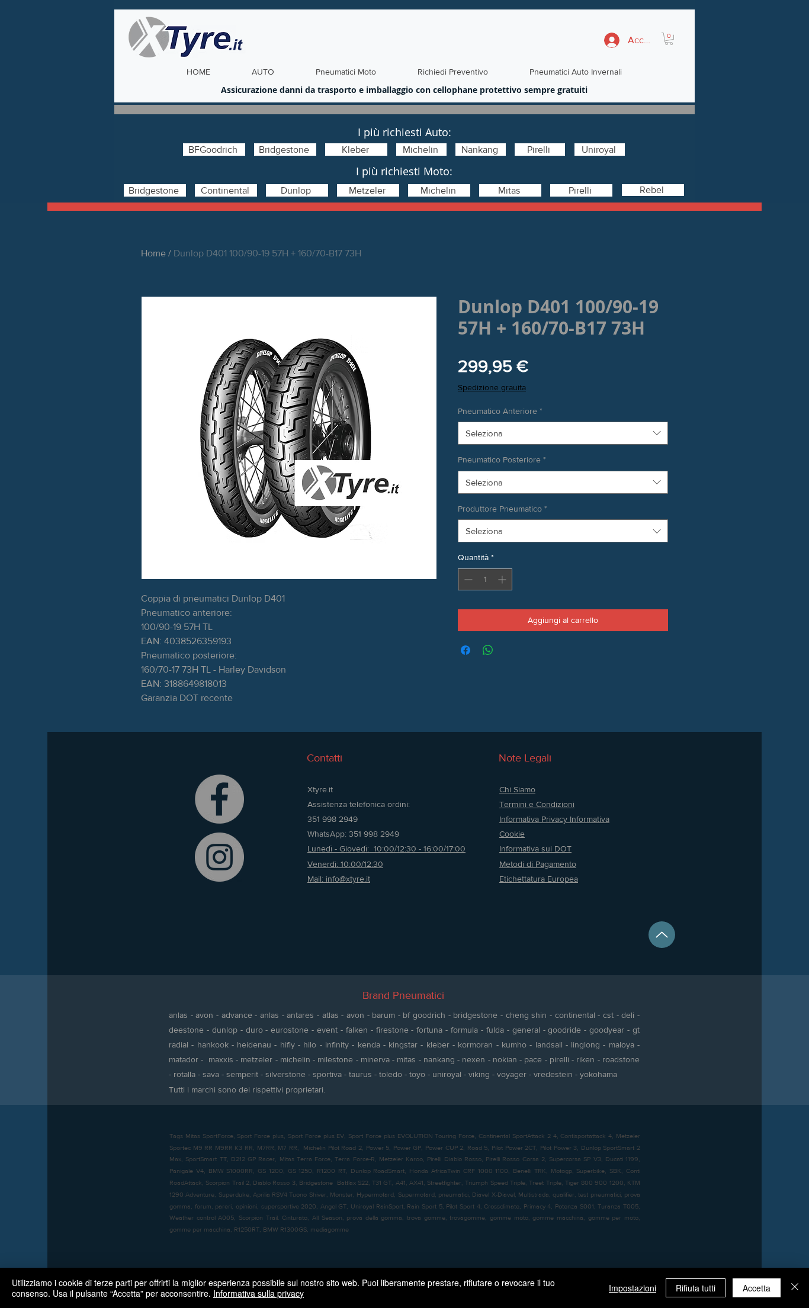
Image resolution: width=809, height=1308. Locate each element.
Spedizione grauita (492, 387)
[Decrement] (467, 579)
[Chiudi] (795, 1288)
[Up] (662, 934)
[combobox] (563, 433)
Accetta (757, 1288)
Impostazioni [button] (632, 1288)
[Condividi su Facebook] (465, 650)
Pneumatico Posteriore (502, 459)
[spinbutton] (485, 579)
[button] (669, 39)
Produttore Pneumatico (502, 508)
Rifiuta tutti (695, 1288)
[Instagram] (219, 857)
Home (153, 253)
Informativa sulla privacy (258, 1293)
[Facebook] (219, 799)
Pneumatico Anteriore (500, 411)
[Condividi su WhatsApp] (488, 650)
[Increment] (503, 579)
